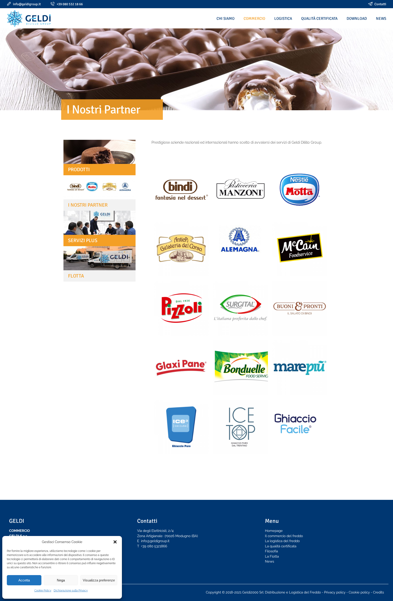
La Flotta (272, 556)
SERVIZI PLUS (82, 240)
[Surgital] (240, 308)
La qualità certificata (280, 546)
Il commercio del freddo (284, 536)
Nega (61, 580)
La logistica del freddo (282, 541)
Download (357, 18)
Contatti (380, 4)
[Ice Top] (240, 427)
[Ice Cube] (181, 427)
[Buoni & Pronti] (299, 308)
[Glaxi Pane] (181, 367)
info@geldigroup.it (27, 4)
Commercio (254, 18)
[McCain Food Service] (299, 249)
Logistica (283, 18)
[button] (115, 542)
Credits (378, 592)
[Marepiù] (299, 367)
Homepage (274, 531)
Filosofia (271, 551)
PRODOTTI (79, 169)
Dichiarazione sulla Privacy (71, 590)
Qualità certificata (319, 18)
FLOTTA (76, 276)
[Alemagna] (240, 241)
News (381, 18)
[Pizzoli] (181, 308)
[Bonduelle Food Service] (240, 367)
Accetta (24, 580)
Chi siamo (225, 18)
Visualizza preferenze (99, 580)
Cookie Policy (42, 590)
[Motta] (299, 189)
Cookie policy (359, 592)
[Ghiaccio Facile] (299, 422)
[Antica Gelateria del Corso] (181, 249)
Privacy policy (334, 592)
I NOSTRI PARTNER (88, 205)
